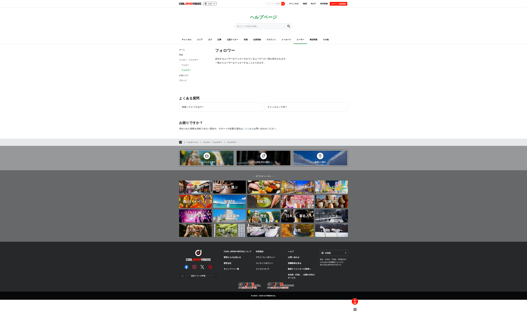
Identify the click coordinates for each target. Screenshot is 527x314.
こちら (246, 128)
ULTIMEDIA (268, 296)
